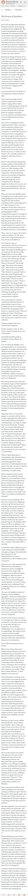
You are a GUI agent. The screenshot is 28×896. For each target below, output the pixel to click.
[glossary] (19, 895)
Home (3, 6)
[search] (9, 895)
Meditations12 (13, 6)
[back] (4, 895)
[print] (24, 895)
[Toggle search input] (25, 2)
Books (7, 6)
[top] (14, 895)
